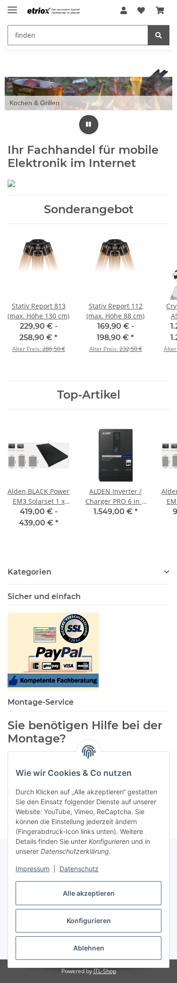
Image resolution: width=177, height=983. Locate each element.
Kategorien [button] (29, 571)
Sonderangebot (89, 209)
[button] (123, 10)
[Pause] (88, 124)
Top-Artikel (88, 394)
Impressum (33, 869)
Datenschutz (79, 869)
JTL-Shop (104, 971)
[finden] (158, 35)
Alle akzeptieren (89, 893)
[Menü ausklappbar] (12, 6)
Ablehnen (88, 948)
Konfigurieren (89, 920)
